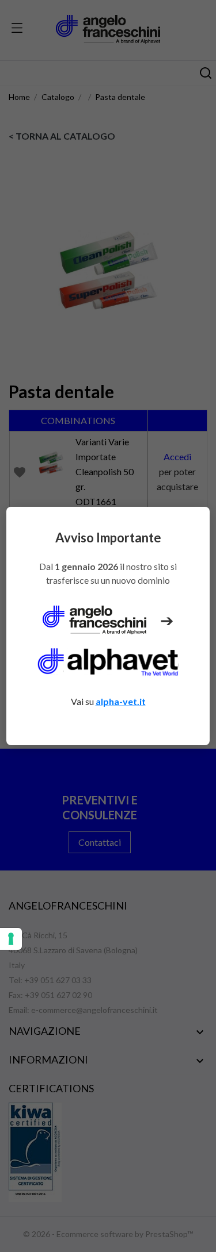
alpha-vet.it (121, 701)
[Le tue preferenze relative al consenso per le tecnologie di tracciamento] (11, 939)
